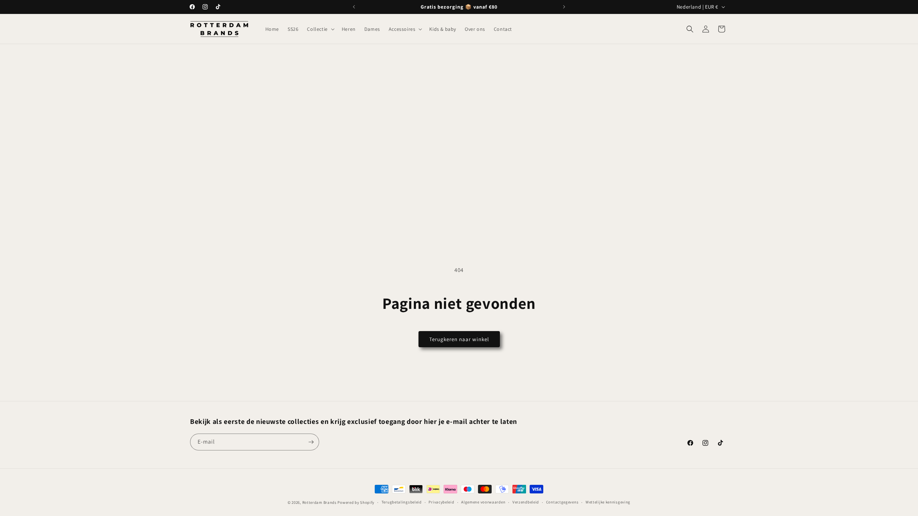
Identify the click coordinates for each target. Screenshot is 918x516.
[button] (320, 29)
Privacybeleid (441, 502)
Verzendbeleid (525, 502)
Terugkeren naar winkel (459, 339)
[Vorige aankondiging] (354, 7)
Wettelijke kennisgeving (608, 502)
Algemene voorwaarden (483, 502)
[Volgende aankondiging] (564, 7)
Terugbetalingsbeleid (402, 502)
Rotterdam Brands (319, 502)
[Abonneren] (311, 442)
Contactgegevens (562, 502)
